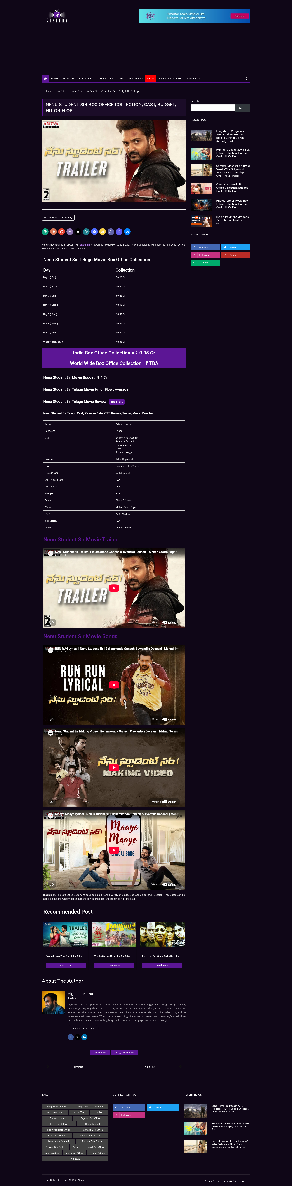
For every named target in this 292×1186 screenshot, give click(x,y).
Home (54, 78)
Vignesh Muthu (80, 993)
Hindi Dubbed (92, 1123)
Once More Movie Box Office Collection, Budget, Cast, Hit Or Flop (232, 187)
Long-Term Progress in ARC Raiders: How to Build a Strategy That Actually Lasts (230, 136)
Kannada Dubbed (57, 1135)
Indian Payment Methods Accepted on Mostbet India (232, 220)
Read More (65, 965)
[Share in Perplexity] (86, 231)
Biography (116, 78)
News (150, 78)
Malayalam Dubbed (58, 1141)
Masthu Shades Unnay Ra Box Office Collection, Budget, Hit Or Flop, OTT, (114, 956)
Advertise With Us (169, 78)
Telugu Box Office (124, 1052)
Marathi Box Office (92, 1141)
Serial (76, 1147)
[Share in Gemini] (69, 231)
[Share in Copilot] (111, 231)
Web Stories (135, 78)
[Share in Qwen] (119, 231)
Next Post (150, 1066)
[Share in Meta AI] (127, 231)
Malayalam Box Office (90, 1135)
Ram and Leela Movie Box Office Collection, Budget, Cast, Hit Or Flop (233, 153)
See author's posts (83, 1028)
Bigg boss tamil (55, 1112)
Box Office (85, 78)
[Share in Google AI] (61, 231)
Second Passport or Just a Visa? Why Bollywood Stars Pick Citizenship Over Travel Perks (233, 170)
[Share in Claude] (53, 231)
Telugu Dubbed (97, 1152)
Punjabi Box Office (55, 1147)
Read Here (117, 401)
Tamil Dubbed (52, 1152)
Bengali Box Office (56, 1106)
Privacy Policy (211, 1181)
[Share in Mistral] (102, 231)
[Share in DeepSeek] (94, 231)
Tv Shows (75, 1158)
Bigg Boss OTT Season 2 (90, 1106)
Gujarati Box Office (91, 1118)
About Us (68, 78)
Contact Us (193, 78)
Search (195, 101)
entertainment (57, 1118)
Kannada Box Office (92, 1129)
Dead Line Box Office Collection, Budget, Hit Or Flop (162, 956)
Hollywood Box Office (58, 1129)
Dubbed (101, 78)
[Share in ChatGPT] (45, 231)
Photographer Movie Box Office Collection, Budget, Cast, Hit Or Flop (232, 204)
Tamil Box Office (95, 1147)
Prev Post (78, 1066)
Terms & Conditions (233, 1181)
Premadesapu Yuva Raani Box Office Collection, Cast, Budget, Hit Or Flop (66, 956)
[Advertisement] (146, 52)
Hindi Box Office (59, 1123)
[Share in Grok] (78, 231)
